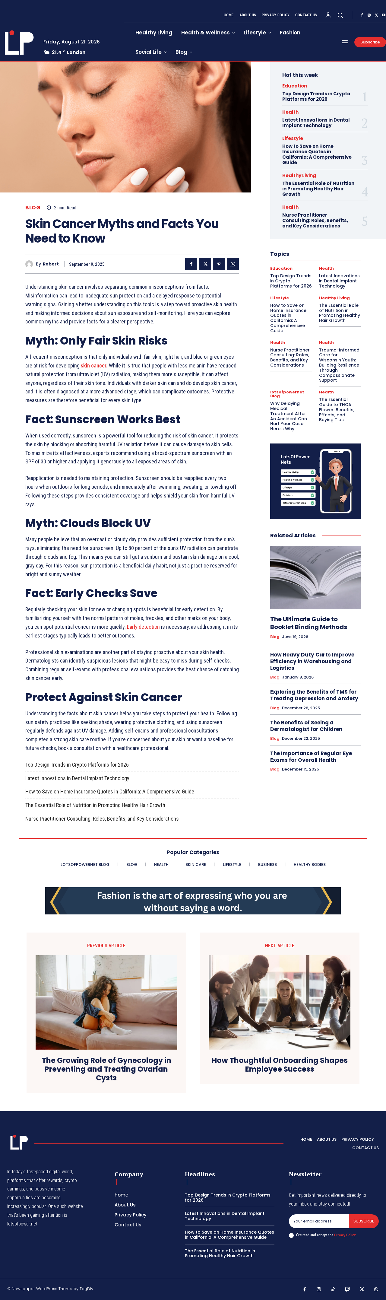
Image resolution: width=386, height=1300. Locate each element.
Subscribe (363, 1221)
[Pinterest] (219, 264)
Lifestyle (292, 138)
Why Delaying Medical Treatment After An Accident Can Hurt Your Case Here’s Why (288, 416)
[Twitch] (347, 1289)
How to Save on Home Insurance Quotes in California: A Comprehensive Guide (109, 791)
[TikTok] (333, 1289)
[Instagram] (369, 15)
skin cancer (93, 365)
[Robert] (30, 264)
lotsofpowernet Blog (287, 394)
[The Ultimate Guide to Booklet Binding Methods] (315, 577)
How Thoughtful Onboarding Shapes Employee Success (280, 1065)
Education (294, 86)
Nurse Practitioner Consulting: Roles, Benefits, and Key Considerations (102, 818)
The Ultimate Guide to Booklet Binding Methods (308, 623)
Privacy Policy (344, 1235)
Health (290, 112)
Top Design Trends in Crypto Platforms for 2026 (77, 764)
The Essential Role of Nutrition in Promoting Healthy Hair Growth (95, 805)
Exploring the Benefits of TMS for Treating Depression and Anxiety (314, 695)
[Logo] (17, 1142)
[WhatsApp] (233, 264)
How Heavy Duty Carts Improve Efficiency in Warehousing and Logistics (312, 661)
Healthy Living (299, 175)
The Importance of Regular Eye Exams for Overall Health (311, 757)
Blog (32, 207)
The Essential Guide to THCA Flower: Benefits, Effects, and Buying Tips (336, 409)
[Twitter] (376, 15)
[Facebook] (361, 15)
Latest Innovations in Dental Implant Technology (77, 778)
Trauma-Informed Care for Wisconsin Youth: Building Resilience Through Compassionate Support (339, 365)
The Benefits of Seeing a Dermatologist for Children (306, 726)
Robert (51, 264)
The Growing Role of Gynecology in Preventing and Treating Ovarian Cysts (106, 1069)
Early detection (143, 627)
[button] (340, 15)
